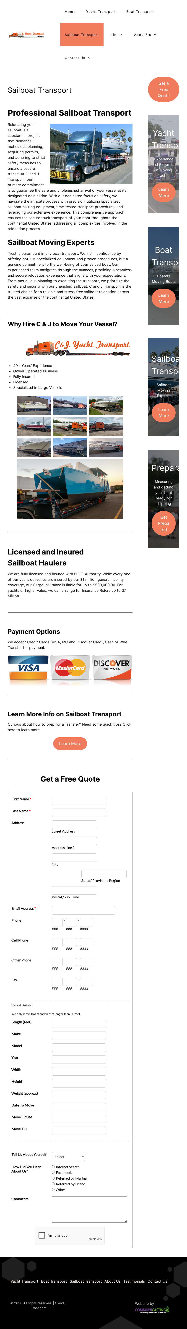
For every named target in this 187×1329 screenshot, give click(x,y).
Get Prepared (163, 523)
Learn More (70, 743)
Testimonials (134, 1281)
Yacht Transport (24, 1281)
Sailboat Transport (86, 1281)
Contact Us (157, 1281)
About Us (112, 1281)
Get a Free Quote (164, 89)
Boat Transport (54, 1281)
